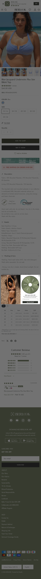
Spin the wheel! (30, 302)
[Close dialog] (39, 275)
